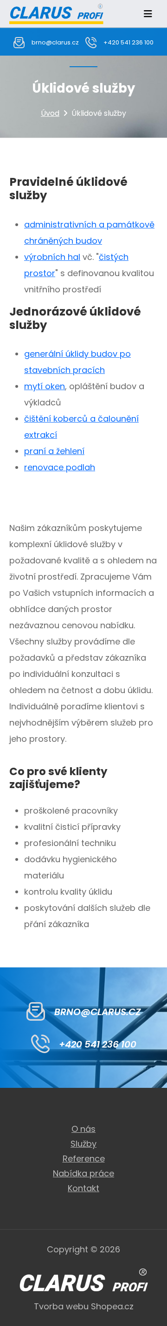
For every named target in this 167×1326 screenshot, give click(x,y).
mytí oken (44, 386)
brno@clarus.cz (55, 42)
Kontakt (83, 1188)
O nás (83, 1129)
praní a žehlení (54, 451)
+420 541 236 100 (128, 42)
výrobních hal (52, 257)
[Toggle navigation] (148, 13)
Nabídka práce (83, 1173)
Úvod (50, 113)
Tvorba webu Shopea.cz (84, 1306)
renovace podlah (59, 467)
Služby (83, 1143)
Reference (84, 1158)
